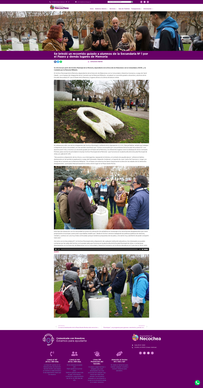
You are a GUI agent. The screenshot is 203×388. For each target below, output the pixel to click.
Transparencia (135, 8)
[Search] (132, 2)
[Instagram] (148, 2)
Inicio (92, 8)
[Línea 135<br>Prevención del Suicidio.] (97, 353)
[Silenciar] (142, 249)
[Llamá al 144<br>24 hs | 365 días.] (74, 353)
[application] (101, 249)
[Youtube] (144, 2)
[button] (55, 62)
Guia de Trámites (124, 8)
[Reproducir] (56, 249)
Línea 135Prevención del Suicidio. (97, 361)
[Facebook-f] (141, 2)
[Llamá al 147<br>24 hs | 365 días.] (52, 353)
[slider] (146, 249)
